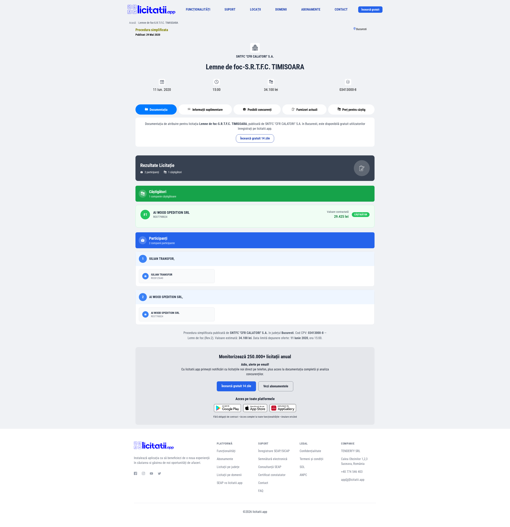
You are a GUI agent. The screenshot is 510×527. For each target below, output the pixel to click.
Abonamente (225, 459)
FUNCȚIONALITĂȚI (198, 9)
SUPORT (230, 9)
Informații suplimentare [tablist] (207, 110)
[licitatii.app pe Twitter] (159, 474)
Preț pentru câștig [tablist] (353, 110)
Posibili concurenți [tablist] (259, 110)
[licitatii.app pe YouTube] (151, 474)
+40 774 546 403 (352, 472)
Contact (263, 483)
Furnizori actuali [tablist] (306, 110)
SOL (302, 467)
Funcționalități (226, 451)
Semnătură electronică (272, 459)
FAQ (260, 491)
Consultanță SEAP (269, 467)
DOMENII (281, 9)
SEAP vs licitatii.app (229, 483)
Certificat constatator (271, 475)
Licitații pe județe (228, 467)
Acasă (132, 22)
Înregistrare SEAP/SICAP (274, 451)
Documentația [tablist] (158, 110)
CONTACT (341, 9)
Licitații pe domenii (229, 475)
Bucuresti (361, 29)
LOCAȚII (255, 9)
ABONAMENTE (310, 9)
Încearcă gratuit (370, 9)
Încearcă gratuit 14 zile (255, 138)
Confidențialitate (310, 451)
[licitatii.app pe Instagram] (143, 474)
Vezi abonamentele (275, 386)
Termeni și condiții (311, 459)
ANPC (303, 475)
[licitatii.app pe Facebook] (135, 474)
